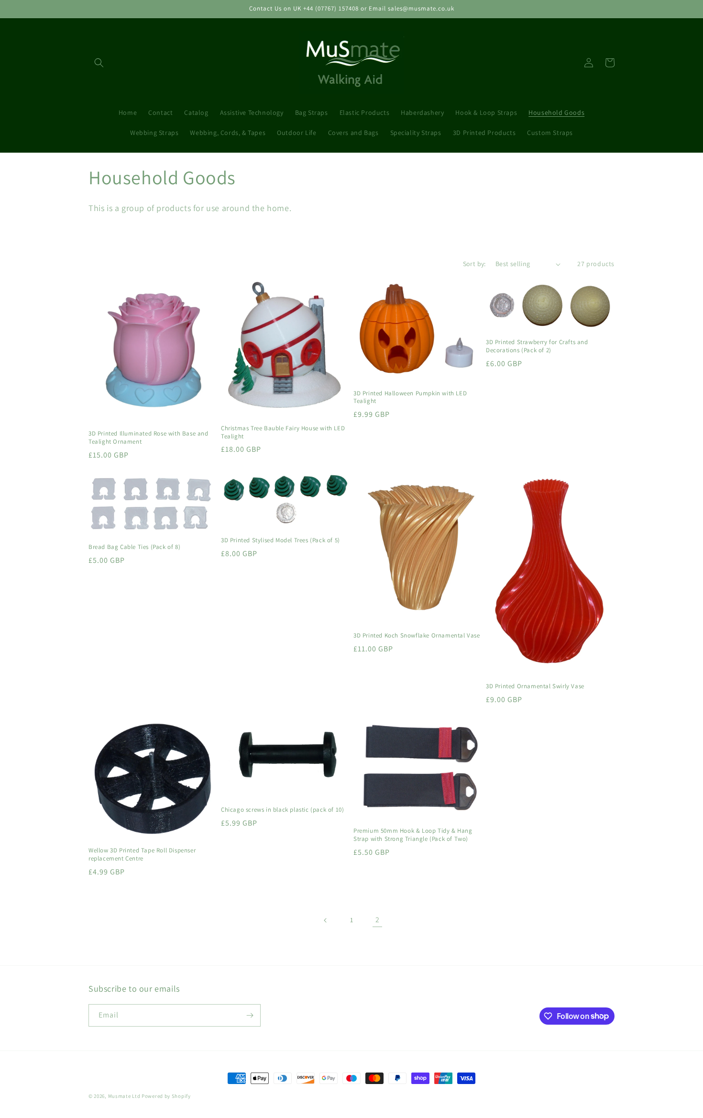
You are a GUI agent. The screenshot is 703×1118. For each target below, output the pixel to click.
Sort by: (474, 263)
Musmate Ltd (124, 1096)
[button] (99, 62)
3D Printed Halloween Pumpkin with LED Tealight (410, 397)
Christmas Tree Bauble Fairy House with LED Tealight (283, 432)
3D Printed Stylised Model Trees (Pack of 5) (280, 540)
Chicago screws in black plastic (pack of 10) (282, 810)
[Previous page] (325, 920)
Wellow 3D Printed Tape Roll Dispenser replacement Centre (142, 854)
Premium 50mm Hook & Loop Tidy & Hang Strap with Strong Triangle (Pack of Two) (412, 835)
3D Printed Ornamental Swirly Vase (535, 686)
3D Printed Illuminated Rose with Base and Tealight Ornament (148, 438)
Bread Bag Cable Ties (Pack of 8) (134, 547)
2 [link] (377, 920)
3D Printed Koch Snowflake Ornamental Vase (416, 635)
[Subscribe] (249, 1015)
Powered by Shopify (166, 1096)
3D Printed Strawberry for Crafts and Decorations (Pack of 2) (537, 346)
